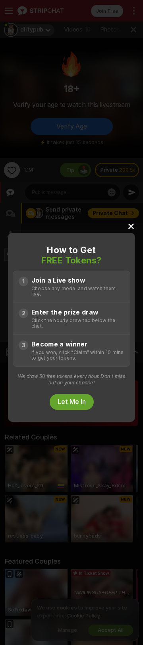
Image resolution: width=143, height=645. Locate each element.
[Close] (131, 226)
